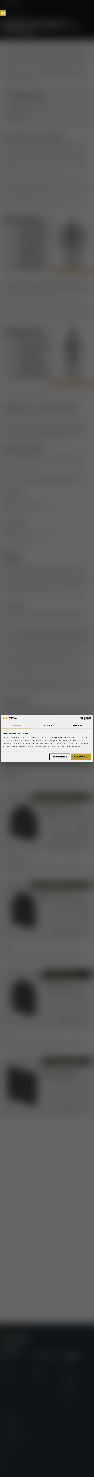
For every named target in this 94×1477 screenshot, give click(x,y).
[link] (3, 13)
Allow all (81, 757)
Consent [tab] (16, 725)
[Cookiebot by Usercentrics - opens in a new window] (80, 718)
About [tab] (77, 725)
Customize (60, 757)
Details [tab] (47, 725)
